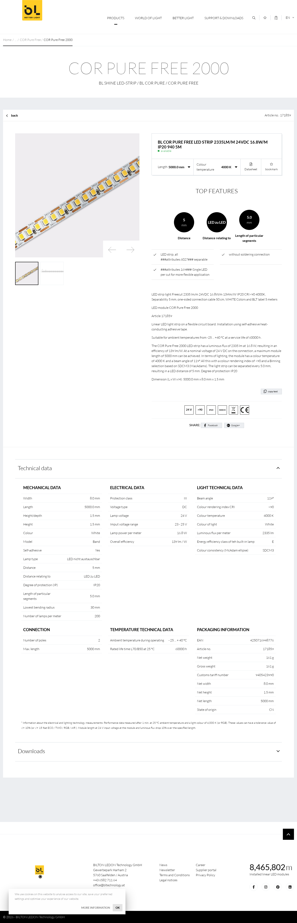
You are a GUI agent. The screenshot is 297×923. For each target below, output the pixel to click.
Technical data (35, 468)
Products (115, 18)
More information (95, 907)
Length (162, 167)
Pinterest (278, 887)
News (163, 865)
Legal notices (168, 880)
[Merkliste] (265, 17)
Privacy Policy (205, 875)
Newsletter (167, 870)
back (14, 115)
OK (118, 907)
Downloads (31, 751)
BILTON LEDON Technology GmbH (32, 10)
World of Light (148, 18)
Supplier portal (206, 870)
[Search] (253, 18)
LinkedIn (290, 887)
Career (200, 865)
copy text (273, 391)
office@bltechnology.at (109, 885)
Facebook (213, 425)
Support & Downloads (223, 18)
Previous (112, 250)
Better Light (183, 18)
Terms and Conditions (174, 875)
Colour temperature (205, 166)
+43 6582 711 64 (105, 880)
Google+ (235, 425)
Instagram (266, 887)
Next (130, 250)
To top (288, 834)
